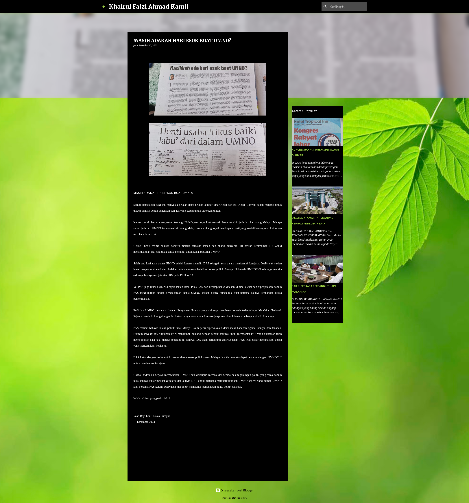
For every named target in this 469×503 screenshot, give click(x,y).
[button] (135, 52)
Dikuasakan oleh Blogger (237, 490)
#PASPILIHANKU (144, 427)
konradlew (242, 498)
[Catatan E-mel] (135, 434)
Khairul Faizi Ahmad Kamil (149, 6)
